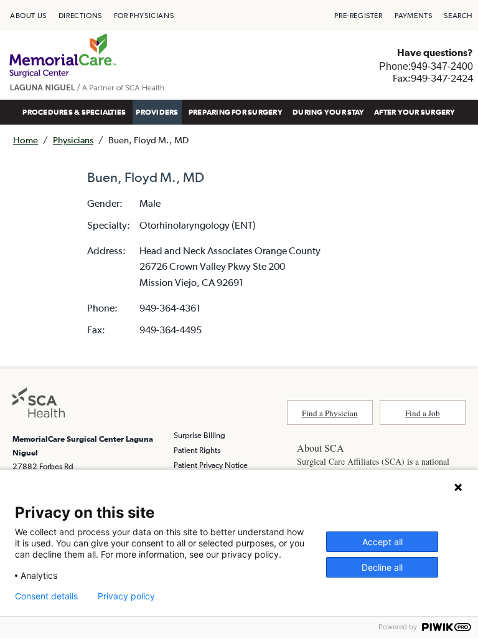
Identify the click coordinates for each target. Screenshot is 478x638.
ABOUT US (28, 15)
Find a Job (422, 413)
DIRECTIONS (80, 15)
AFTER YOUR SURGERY (414, 112)
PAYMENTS (414, 15)
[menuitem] (28, 15)
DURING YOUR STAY (328, 112)
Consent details (46, 596)
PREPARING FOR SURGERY (236, 112)
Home (25, 140)
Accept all (382, 541)
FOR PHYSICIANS (144, 15)
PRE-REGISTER (358, 15)
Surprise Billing (199, 435)
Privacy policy (126, 596)
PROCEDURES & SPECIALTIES (74, 112)
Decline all (382, 567)
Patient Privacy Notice (211, 465)
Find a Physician (330, 413)
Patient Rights (197, 450)
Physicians (73, 140)
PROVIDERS (157, 112)
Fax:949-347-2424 (433, 77)
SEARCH (458, 15)
